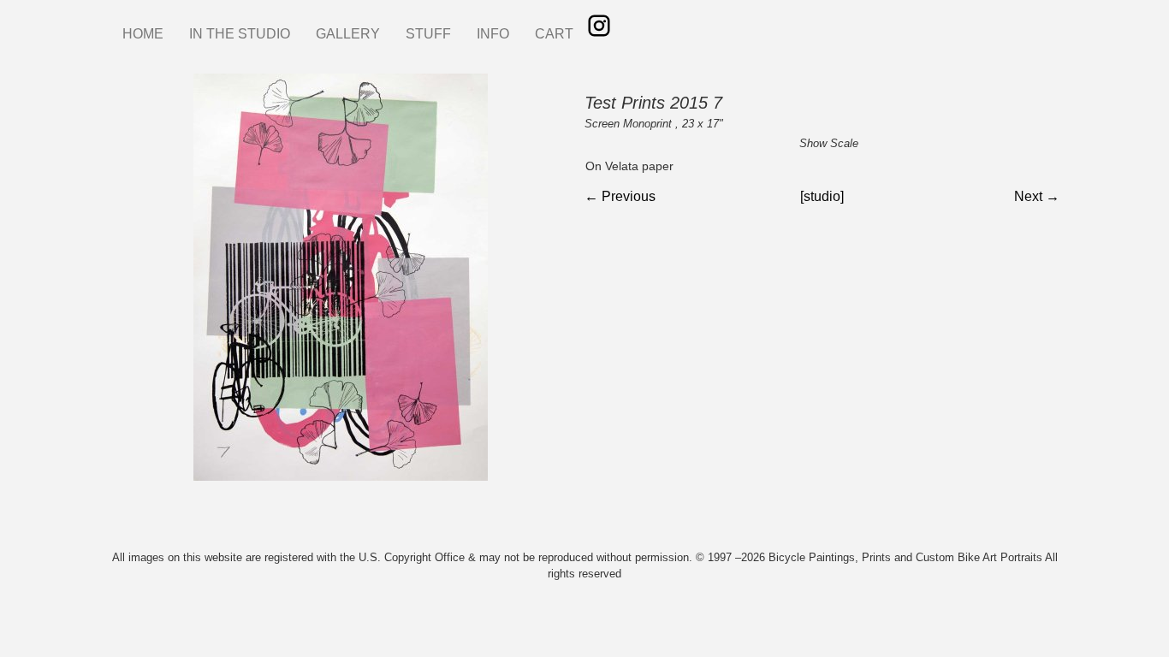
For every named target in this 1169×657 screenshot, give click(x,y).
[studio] (822, 196)
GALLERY (348, 34)
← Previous (620, 196)
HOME (142, 34)
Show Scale (828, 143)
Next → (1036, 196)
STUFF (428, 34)
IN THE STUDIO (239, 34)
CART (554, 34)
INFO (493, 34)
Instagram (599, 25)
